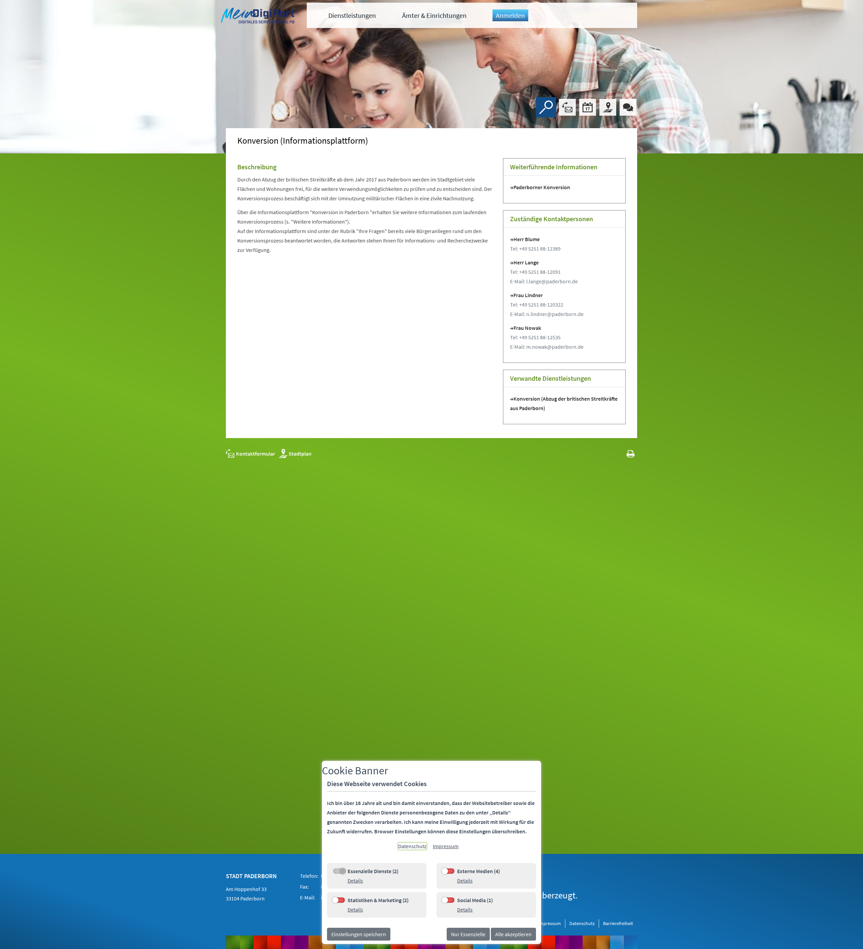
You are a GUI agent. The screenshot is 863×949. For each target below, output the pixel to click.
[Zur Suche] (546, 107)
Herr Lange (526, 262)
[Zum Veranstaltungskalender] (587, 107)
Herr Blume (526, 239)
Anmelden (510, 15)
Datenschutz (582, 923)
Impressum (549, 923)
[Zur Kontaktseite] (567, 107)
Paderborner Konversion (541, 187)
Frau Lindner (528, 295)
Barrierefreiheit (618, 923)
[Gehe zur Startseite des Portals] (258, 16)
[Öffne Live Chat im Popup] (628, 107)
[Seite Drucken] (630, 453)
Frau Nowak (527, 327)
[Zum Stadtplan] (607, 107)
